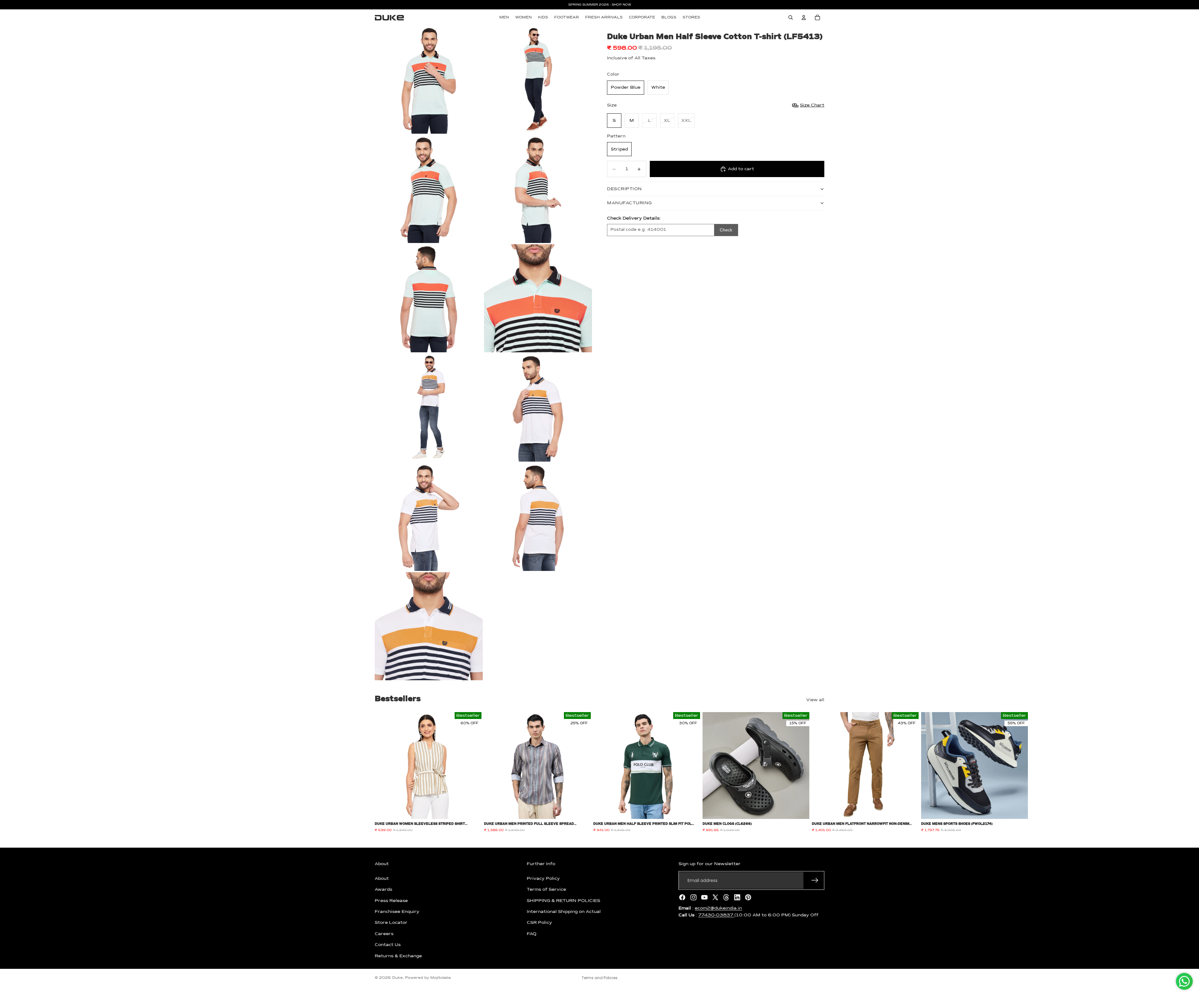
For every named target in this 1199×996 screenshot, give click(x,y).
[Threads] (726, 897)
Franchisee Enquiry (397, 911)
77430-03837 (716, 915)
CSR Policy (539, 922)
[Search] (790, 17)
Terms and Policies (600, 977)
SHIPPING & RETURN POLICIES (563, 900)
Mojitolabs (440, 978)
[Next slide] (817, 772)
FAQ (531, 934)
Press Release (391, 900)
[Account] (804, 17)
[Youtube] (704, 897)
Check (726, 229)
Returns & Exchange (398, 956)
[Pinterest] (748, 897)
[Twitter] (715, 897)
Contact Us (388, 945)
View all (815, 700)
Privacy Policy (543, 878)
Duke (397, 978)
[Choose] (471, 809)
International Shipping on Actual (564, 911)
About (382, 878)
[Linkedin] (737, 897)
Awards (383, 889)
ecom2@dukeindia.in (718, 908)
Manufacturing (629, 203)
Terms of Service (546, 889)
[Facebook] (682, 897)
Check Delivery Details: (634, 218)
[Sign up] (815, 880)
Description (624, 189)
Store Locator (391, 922)
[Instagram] (693, 897)
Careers (384, 934)
